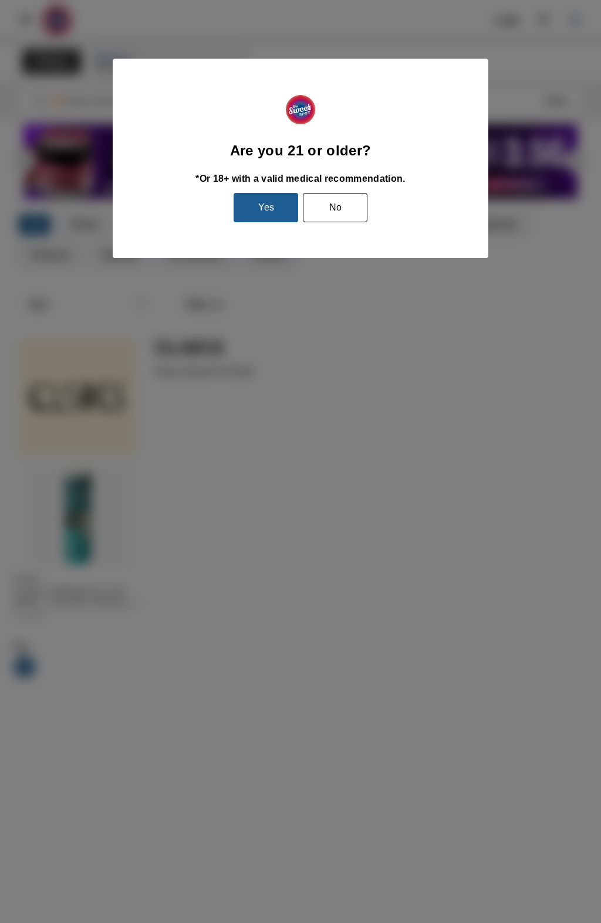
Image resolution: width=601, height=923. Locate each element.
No (335, 207)
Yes (266, 207)
